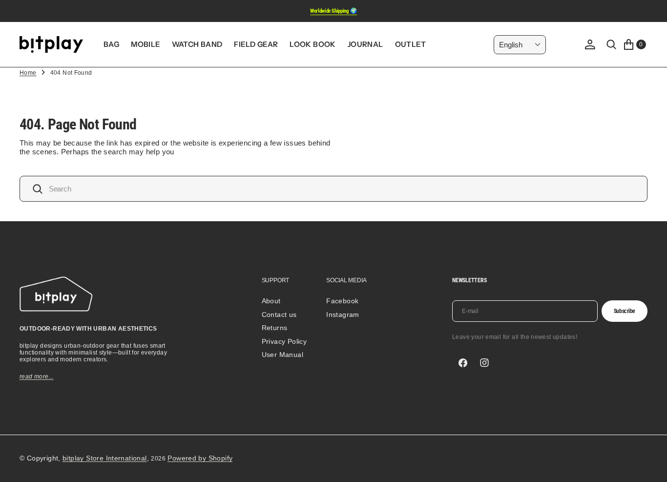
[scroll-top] (650, 465)
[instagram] (484, 363)
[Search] (611, 44)
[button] (590, 44)
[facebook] (463, 363)
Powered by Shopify (199, 458)
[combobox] (333, 189)
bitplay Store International (105, 458)
